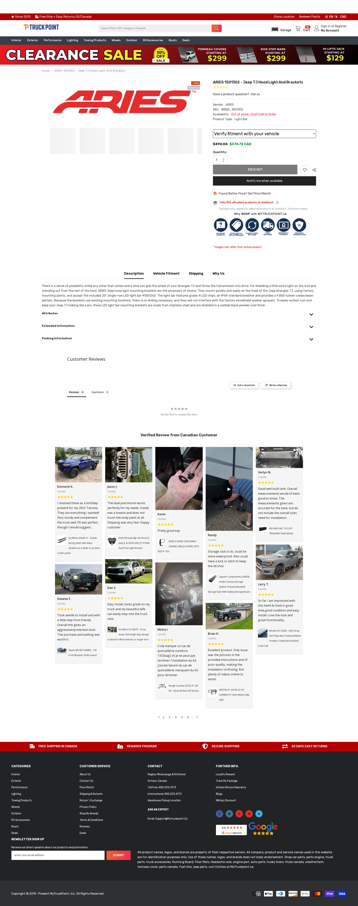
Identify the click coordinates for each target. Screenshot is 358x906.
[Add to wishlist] (305, 169)
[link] (53, 747)
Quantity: (220, 152)
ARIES (230, 104)
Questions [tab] (98, 392)
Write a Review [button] (278, 385)
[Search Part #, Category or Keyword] (160, 28)
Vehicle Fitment (166, 273)
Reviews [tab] (74, 392)
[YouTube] (249, 813)
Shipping (196, 273)
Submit (118, 855)
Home (46, 70)
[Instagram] (229, 813)
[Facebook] (219, 813)
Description (134, 273)
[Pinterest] (239, 813)
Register (341, 26)
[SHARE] (313, 169)
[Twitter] (259, 813)
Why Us (218, 273)
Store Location (284, 16)
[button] (280, 28)
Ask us (255, 94)
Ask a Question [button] (246, 385)
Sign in (326, 26)
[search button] (217, 28)
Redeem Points (309, 16)
